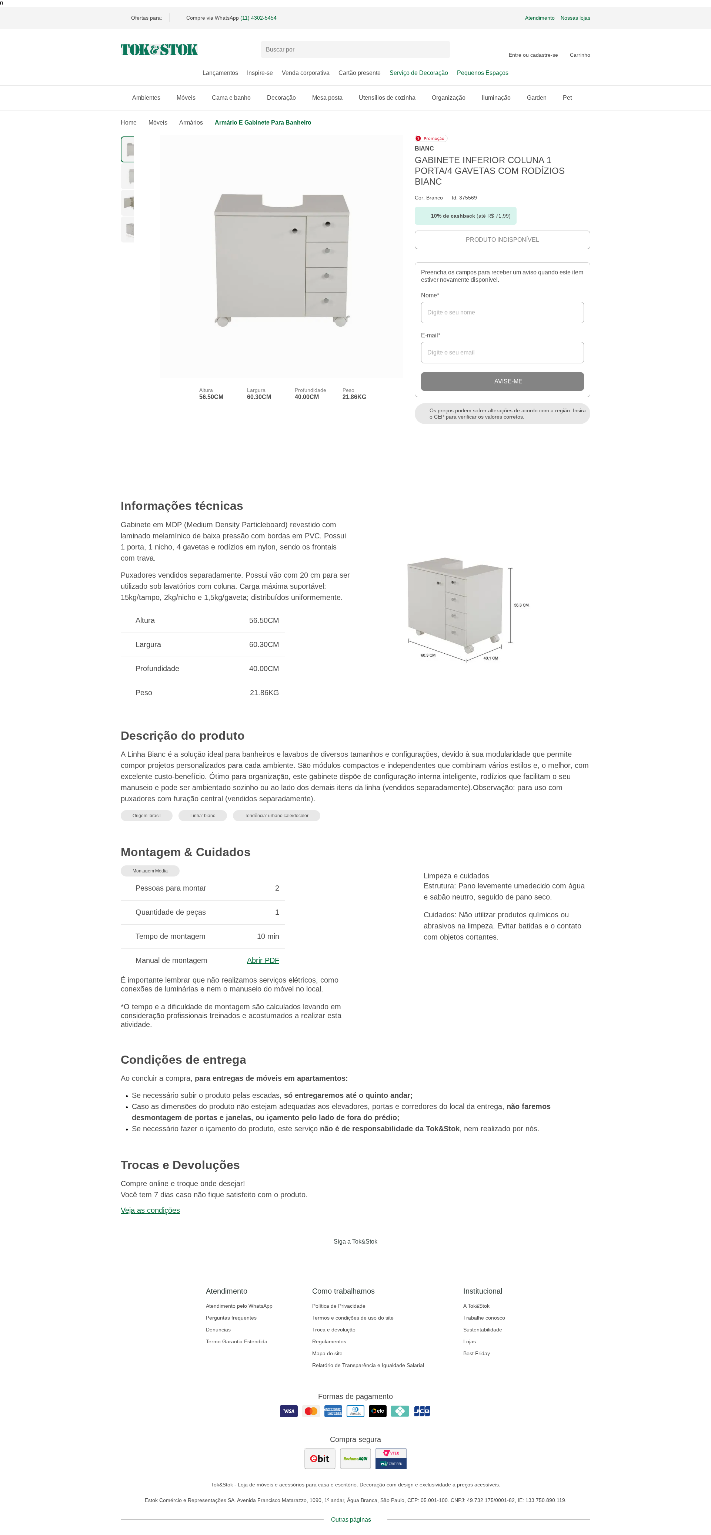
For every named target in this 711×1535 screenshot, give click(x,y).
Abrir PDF (263, 960)
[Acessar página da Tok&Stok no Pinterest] (366, 1257)
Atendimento (540, 18)
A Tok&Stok (476, 1306)
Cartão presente (359, 73)
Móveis (186, 98)
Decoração (281, 98)
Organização (448, 98)
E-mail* (430, 335)
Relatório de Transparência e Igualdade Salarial (368, 1365)
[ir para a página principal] (159, 49)
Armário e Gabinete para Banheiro (263, 122)
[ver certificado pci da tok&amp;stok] (391, 1458)
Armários (191, 122)
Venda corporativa (306, 73)
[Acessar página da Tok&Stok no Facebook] (324, 1257)
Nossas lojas (575, 18)
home (129, 122)
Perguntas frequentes (231, 1318)
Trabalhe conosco (484, 1318)
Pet (567, 98)
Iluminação (496, 98)
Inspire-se (260, 73)
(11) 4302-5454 (258, 18)
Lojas (469, 1341)
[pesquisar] (441, 49)
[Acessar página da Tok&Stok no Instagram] (345, 1257)
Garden (537, 98)
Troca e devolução (334, 1330)
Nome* (430, 295)
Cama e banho (231, 98)
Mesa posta (327, 98)
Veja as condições (150, 1210)
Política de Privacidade (338, 1306)
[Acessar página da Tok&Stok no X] (387, 1257)
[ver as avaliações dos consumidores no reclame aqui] (355, 1458)
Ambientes (146, 98)
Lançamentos (220, 73)
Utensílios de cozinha (387, 98)
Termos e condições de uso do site (353, 1318)
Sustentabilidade (482, 1330)
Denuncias (218, 1330)
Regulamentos (329, 1341)
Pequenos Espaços (482, 73)
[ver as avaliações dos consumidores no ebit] (320, 1458)
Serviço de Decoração (419, 73)
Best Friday (476, 1353)
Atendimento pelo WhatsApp (239, 1306)
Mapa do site (327, 1353)
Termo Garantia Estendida (236, 1341)
